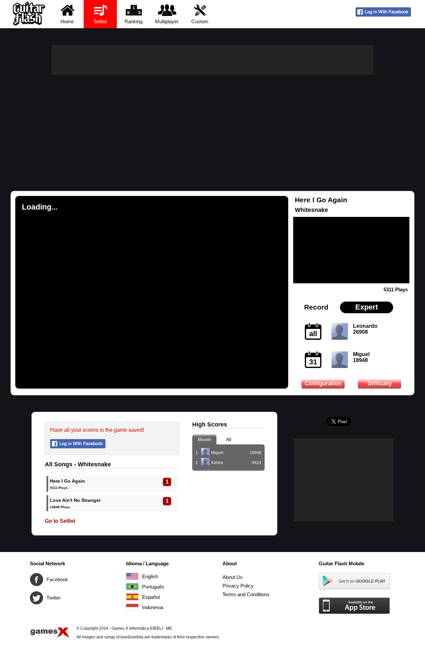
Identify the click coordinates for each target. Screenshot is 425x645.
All (228, 439)
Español (132, 597)
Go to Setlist (60, 521)
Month (204, 439)
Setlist (100, 21)
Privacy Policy (238, 586)
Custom (200, 21)
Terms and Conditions (246, 594)
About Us (232, 577)
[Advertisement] (212, 124)
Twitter (36, 597)
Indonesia (132, 607)
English (132, 576)
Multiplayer (167, 21)
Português (132, 586)
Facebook (36, 579)
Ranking (133, 21)
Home (67, 21)
